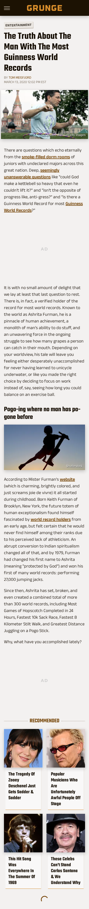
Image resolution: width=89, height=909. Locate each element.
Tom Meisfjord (20, 77)
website (67, 479)
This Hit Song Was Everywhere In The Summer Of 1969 (21, 871)
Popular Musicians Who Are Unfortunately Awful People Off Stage (66, 789)
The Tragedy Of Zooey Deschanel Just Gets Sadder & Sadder (21, 786)
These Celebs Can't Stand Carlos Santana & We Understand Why (65, 871)
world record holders (51, 519)
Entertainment (18, 25)
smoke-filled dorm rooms (46, 156)
